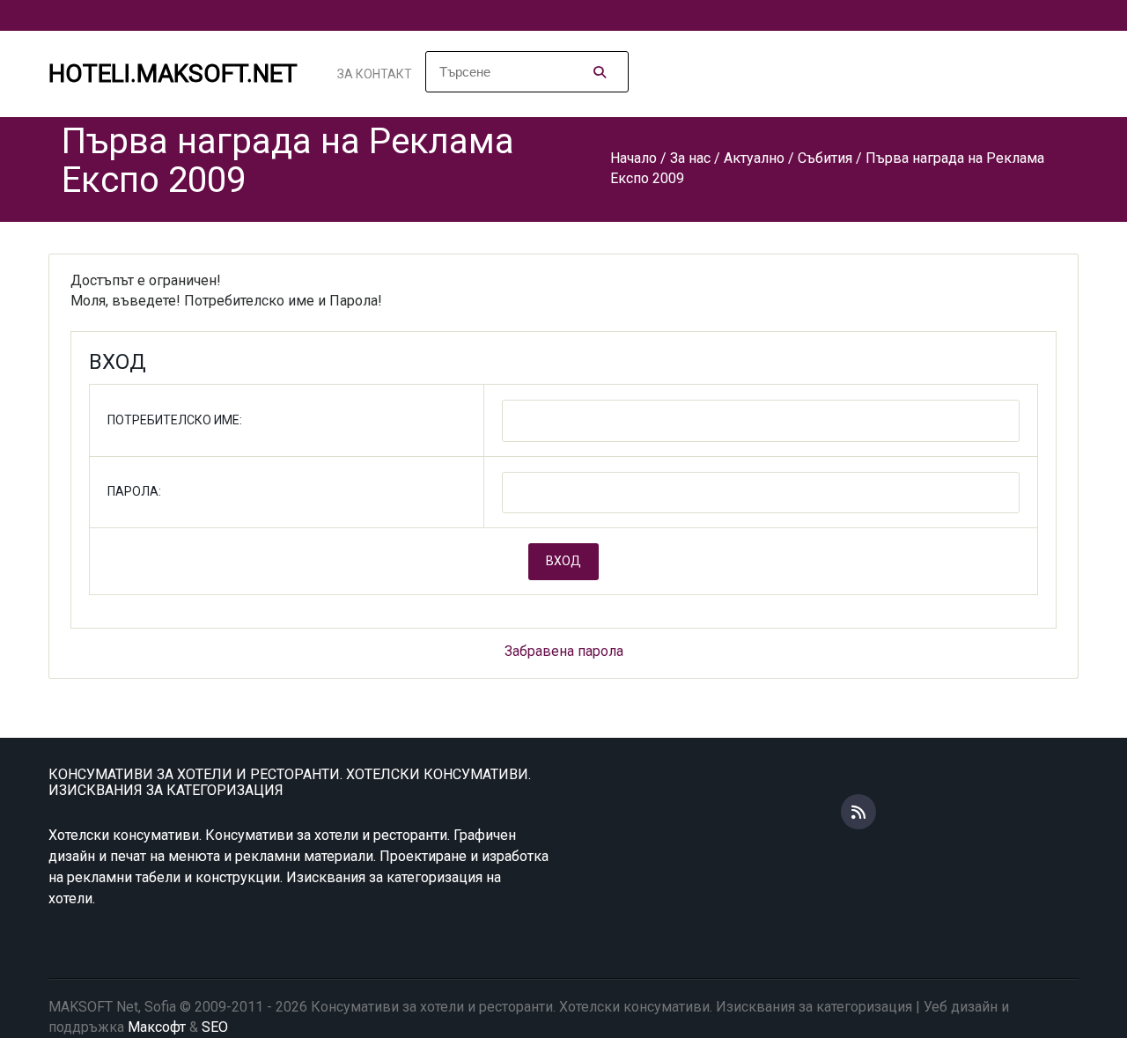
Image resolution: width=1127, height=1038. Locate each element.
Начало (633, 158)
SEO (215, 1027)
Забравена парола (564, 651)
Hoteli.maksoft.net (173, 73)
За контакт (374, 74)
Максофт (157, 1027)
